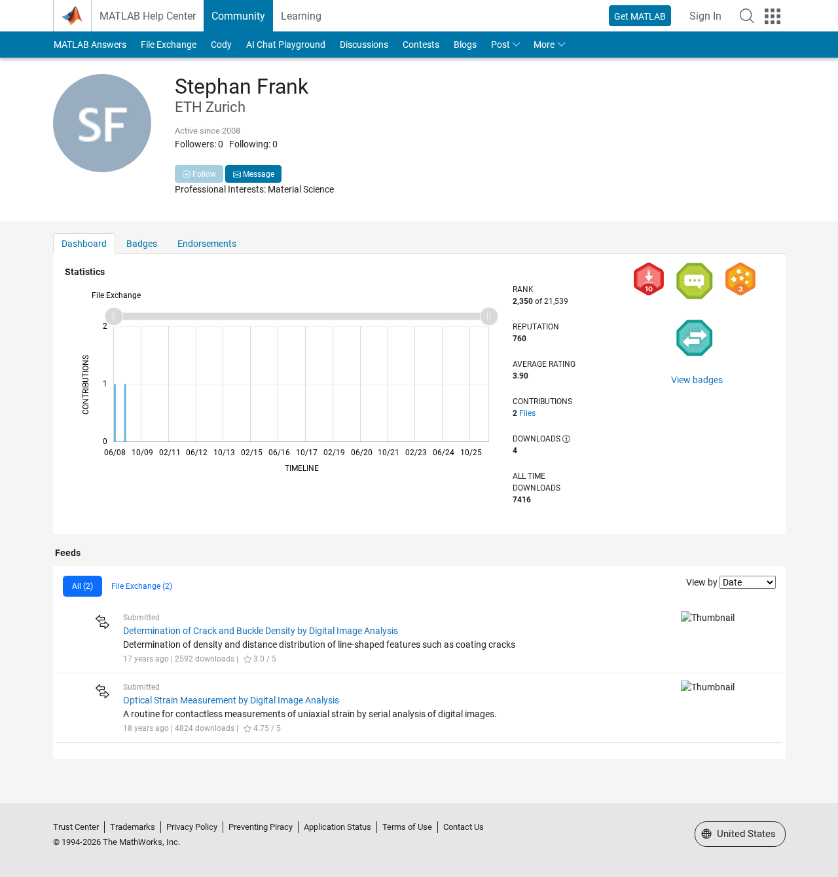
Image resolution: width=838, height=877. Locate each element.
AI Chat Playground (285, 44)
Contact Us (463, 827)
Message (257, 174)
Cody (221, 44)
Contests (421, 44)
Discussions (364, 44)
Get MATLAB (640, 16)
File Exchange (168, 44)
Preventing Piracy (260, 827)
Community (238, 16)
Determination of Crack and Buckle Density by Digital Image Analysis (260, 630)
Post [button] (500, 44)
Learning (301, 16)
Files (527, 413)
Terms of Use (407, 827)
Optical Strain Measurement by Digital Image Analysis (231, 700)
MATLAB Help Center (148, 16)
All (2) (82, 586)
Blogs (465, 44)
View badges (697, 380)
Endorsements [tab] (206, 243)
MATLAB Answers (90, 44)
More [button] (544, 44)
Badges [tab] (141, 243)
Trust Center (76, 827)
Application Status (337, 827)
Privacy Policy (191, 827)
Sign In (705, 16)
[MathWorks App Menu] (772, 16)
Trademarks (132, 827)
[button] (747, 15)
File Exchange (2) (141, 586)
